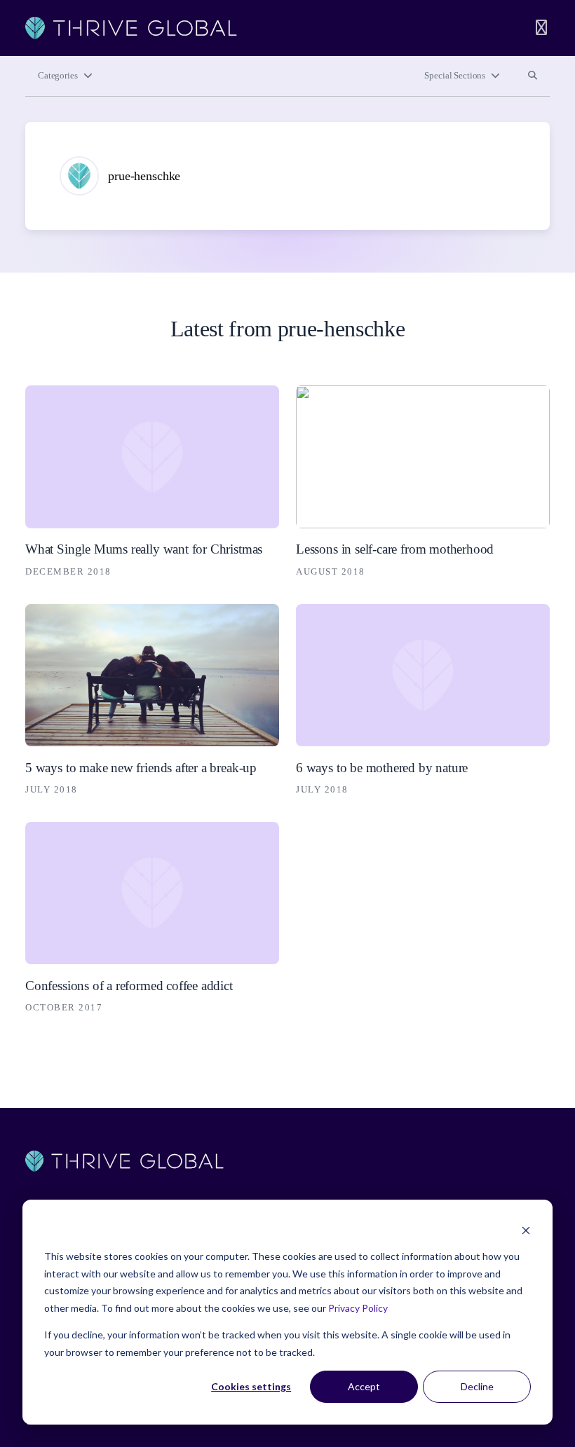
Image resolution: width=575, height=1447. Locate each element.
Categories (58, 76)
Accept (364, 1386)
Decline (477, 1386)
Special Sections (454, 76)
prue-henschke (144, 176)
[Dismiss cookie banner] (526, 1230)
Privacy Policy (358, 1308)
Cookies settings (251, 1386)
